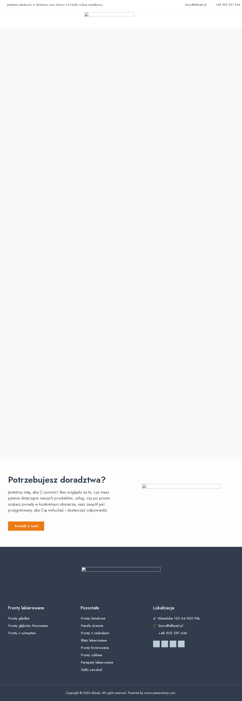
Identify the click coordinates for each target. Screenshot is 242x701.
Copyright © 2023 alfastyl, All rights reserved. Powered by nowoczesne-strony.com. (121, 693)
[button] (10, 19)
